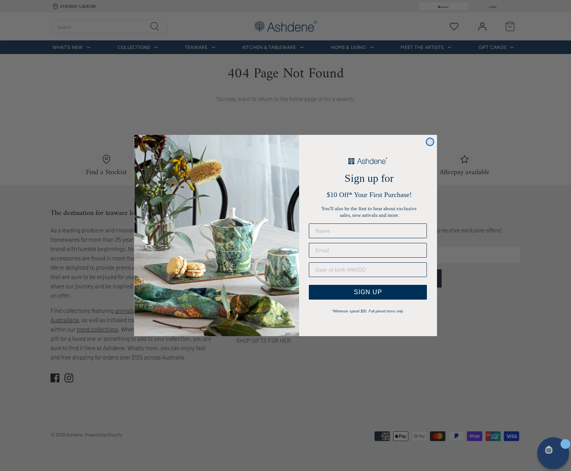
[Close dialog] (430, 142)
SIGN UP (368, 292)
